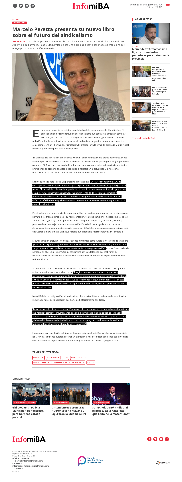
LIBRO (65, 358)
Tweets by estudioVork (143, 138)
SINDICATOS (38, 358)
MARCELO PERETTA (78, 358)
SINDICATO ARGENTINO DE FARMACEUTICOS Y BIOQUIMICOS (58, 362)
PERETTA (90, 362)
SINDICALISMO (53, 358)
